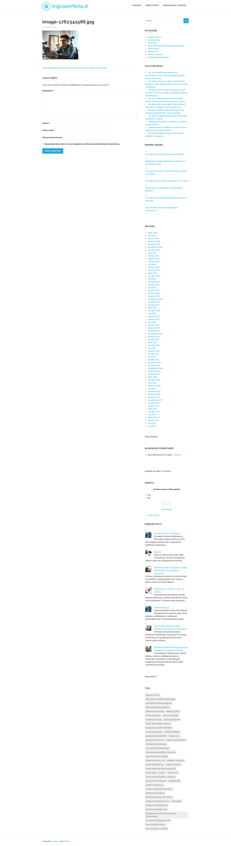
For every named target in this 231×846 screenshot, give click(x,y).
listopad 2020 (154, 365)
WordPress (55, 841)
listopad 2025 (154, 244)
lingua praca (174, 736)
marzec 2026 (153, 238)
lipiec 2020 (152, 377)
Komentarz (48, 91)
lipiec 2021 (152, 342)
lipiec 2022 (152, 308)
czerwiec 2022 (154, 310)
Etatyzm (157, 552)
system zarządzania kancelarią (159, 789)
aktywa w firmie (152, 695)
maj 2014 (152, 423)
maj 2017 (152, 414)
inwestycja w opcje (154, 719)
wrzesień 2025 (154, 250)
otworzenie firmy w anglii (157, 756)
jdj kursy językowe (172, 719)
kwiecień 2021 (154, 351)
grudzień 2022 (154, 293)
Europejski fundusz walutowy (167, 533)
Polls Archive (153, 515)
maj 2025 (152, 253)
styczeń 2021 (153, 360)
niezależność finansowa (156, 744)
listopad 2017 (154, 397)
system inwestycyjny (155, 785)
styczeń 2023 (153, 290)
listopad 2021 (154, 331)
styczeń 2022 (153, 325)
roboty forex (172, 773)
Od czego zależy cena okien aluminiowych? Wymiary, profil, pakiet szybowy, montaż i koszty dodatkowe (166, 84)
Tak (149, 495)
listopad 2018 (154, 394)
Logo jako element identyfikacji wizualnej (166, 46)
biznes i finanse (154, 37)
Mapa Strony (152, 5)
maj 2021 (152, 348)
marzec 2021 (153, 354)
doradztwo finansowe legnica (159, 703)
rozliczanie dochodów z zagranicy (160, 777)
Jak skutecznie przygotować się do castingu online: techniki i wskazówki (75, 68)
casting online (154, 40)
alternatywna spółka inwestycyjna (160, 699)
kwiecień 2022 (154, 316)
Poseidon (66, 841)
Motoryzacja (153, 48)
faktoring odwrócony (155, 711)
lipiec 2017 (152, 409)
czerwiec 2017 (154, 411)
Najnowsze (152, 51)
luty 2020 (152, 388)
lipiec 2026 (152, 233)
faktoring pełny (173, 711)
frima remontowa (170, 715)
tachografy (176, 801)
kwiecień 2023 (154, 282)
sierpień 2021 (154, 339)
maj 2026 (152, 235)
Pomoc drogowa (155, 54)
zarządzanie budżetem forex (158, 820)
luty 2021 (152, 357)
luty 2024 (152, 264)
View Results (166, 509)
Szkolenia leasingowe (155, 793)
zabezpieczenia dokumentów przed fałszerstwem (161, 814)
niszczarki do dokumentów (157, 748)
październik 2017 (155, 400)
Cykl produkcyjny (161, 607)
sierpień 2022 (154, 305)
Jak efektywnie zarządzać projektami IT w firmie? (166, 181)
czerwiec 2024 (154, 261)
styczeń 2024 (153, 267)
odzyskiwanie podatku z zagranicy (161, 752)
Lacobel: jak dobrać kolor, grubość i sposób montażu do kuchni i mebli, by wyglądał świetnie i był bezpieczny (166, 93)
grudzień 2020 (154, 362)
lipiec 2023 (152, 273)
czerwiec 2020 (154, 380)
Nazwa (46, 123)
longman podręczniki (155, 740)
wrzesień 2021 (154, 336)
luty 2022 (152, 322)
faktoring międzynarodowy (158, 707)
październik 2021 (155, 334)
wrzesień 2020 (154, 371)
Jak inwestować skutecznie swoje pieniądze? (164, 154)
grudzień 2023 (154, 270)
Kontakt (137, 5)
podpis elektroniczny (155, 764)
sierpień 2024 (154, 259)
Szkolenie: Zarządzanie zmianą (159, 797)
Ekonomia (152, 43)
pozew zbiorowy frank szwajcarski (161, 768)
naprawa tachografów (176, 740)
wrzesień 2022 (154, 302)
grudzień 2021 (154, 328)
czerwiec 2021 (154, 345)
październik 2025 (155, 247)
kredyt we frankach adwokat (158, 724)
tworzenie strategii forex (156, 809)
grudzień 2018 (154, 391)
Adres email (48, 130)
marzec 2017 (153, 420)
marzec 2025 (153, 256)
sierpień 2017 (154, 406)
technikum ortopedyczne (156, 805)
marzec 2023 (153, 285)
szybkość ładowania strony (157, 801)
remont (162, 773)
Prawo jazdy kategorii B (158, 57)
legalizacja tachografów (156, 736)
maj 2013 (152, 426)
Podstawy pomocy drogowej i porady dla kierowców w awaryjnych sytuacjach (170, 570)
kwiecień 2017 (154, 417)
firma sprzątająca (153, 715)
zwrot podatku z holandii (157, 828)
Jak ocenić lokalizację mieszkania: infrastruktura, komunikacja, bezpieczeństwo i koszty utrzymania (165, 75)
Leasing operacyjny (154, 732)
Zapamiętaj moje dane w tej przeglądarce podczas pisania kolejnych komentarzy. (82, 144)
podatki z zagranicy (175, 760)
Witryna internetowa (52, 137)
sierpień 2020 (154, 374)
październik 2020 (155, 368)
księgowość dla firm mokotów (159, 728)
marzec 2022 (153, 319)
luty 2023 (152, 287)
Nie (148, 498)
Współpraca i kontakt (174, 5)
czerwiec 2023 (154, 276)
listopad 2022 (154, 296)
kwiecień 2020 (154, 386)
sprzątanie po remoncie (156, 781)
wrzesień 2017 (154, 403)
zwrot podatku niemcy (155, 824)
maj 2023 (152, 279)
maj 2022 (152, 313)
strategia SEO (174, 781)
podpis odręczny (173, 764)
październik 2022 (155, 299)
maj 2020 (152, 383)
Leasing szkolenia (172, 732)
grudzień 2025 (154, 241)
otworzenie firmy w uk (155, 760)
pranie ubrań (151, 773)
